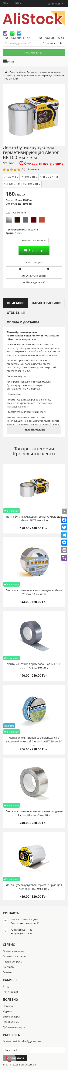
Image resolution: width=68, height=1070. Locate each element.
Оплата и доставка (13, 951)
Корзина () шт (34, 52)
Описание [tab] (15, 303)
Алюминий (9, 220)
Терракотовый (42, 220)
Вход (5, 986)
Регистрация (10, 991)
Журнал (7, 1011)
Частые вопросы (12, 961)
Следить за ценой (35, 275)
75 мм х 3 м (11, 177)
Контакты (8, 967)
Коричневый (17, 220)
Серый (25, 220)
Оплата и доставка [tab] (23, 322)
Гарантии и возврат (14, 956)
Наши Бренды (11, 1022)
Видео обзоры (11, 1016)
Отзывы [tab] (16, 313)
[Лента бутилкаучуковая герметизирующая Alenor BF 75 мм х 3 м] (34, 488)
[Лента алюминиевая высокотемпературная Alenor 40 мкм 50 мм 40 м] (34, 783)
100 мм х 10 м (49, 177)
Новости (8, 1006)
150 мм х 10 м (31, 184)
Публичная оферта (14, 1027)
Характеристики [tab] (46, 303)
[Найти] (61, 43)
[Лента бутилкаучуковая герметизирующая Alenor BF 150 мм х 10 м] (34, 856)
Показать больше (34, 429)
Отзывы (7, 972)
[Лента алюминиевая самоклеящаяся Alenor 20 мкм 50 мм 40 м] (34, 562)
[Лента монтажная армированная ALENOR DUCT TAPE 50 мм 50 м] (34, 635)
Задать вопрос (34, 262)
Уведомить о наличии (34, 240)
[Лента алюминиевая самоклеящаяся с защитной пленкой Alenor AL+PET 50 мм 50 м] (34, 709)
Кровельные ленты (34, 453)
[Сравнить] (20, 269)
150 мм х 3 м (12, 184)
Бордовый (33, 220)
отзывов (34, 169)
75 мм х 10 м (29, 177)
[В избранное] (48, 269)
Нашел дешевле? (35, 282)
